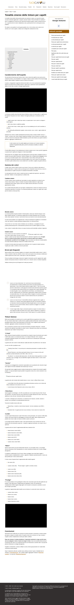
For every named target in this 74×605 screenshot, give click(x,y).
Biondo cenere (11, 55)
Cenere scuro (11, 56)
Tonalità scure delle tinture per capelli (59, 72)
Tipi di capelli (57, 7)
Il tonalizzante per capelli (57, 37)
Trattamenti (38, 7)
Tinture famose (10, 59)
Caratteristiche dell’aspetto (12, 51)
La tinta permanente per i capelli (58, 44)
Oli (33, 7)
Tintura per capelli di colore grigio (59, 77)
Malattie (44, 7)
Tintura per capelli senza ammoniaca (59, 42)
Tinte (16, 7)
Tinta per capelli (55, 59)
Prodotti (29, 7)
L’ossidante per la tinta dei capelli (59, 48)
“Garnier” (10, 62)
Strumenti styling (22, 7)
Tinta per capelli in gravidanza (58, 68)
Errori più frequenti (11, 58)
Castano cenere (12, 54)
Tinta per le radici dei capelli (57, 63)
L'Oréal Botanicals (13, 552)
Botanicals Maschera (21, 554)
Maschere (50, 7)
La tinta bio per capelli (56, 46)
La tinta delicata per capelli (57, 39)
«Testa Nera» (11, 63)
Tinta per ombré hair (56, 66)
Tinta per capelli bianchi (56, 61)
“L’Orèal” (10, 60)
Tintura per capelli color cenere (58, 74)
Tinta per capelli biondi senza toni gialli (60, 57)
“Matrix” (10, 65)
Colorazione (10, 7)
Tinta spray (53, 50)
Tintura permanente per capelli (58, 35)
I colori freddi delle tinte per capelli (59, 79)
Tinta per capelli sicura (56, 70)
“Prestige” (10, 67)
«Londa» (10, 64)
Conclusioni (10, 68)
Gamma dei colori (11, 53)
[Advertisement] (26, 39)
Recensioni (63, 7)
